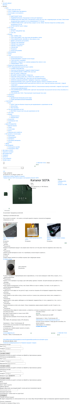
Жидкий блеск (15, 117)
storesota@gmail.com (8, 333)
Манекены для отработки (15, 132)
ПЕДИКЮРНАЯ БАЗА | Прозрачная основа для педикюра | (27, 18)
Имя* (1, 346)
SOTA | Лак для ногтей (14, 9)
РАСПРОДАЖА (9, 145)
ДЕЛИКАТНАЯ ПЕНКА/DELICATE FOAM (21, 98)
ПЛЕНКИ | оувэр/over (16, 45)
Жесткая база (14, 107)
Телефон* (2, 348)
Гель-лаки (11, 27)
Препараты (11, 94)
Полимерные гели (13, 120)
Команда (16, 339)
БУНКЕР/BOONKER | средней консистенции (22, 58)
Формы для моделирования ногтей (17, 65)
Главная (5, 178)
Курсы (5, 339)
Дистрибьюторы (7, 153)
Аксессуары (11, 129)
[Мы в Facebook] (53, 333)
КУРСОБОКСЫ (12, 52)
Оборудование (12, 137)
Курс (1, 351)
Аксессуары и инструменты (15, 13)
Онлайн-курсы (7, 160)
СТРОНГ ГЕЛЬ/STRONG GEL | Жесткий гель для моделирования (28, 78)
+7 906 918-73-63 (41, 162)
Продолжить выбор (8, 176)
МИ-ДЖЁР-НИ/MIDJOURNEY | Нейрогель (22, 75)
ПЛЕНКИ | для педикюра (17, 44)
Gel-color (13, 29)
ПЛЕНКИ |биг (14, 47)
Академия (5, 155)
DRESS (7, 143)
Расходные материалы (14, 140)
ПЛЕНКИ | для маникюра (17, 42)
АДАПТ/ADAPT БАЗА (16, 16)
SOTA (6, 8)
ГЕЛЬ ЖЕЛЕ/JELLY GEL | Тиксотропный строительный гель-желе (28, 93)
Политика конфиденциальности (12, 342)
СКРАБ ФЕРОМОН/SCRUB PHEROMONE (21, 99)
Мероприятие (3, 363)
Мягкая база (14, 106)
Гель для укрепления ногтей (16, 109)
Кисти (9, 130)
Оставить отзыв (7, 259)
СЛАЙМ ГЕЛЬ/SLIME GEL (17, 68)
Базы (9, 14)
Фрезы (10, 142)
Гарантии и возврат (8, 151)
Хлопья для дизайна (16, 50)
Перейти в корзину (19, 176)
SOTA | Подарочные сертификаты (17, 11)
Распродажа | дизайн (14, 147)
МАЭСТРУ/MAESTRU (10, 124)
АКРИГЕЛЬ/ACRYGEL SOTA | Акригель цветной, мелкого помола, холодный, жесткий (34, 81)
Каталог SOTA (35, 178)
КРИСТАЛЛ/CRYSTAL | (17, 57)
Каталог (10, 178)
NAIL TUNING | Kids (16, 35)
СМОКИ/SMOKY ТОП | (17, 63)
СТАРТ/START (9, 101)
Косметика (11, 96)
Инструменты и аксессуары (13, 134)
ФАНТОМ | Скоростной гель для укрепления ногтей (25, 111)
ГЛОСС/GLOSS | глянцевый (18, 60)
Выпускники (22, 339)
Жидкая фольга (15, 116)
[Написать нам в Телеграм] (36, 164)
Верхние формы (12, 125)
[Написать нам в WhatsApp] (38, 164)
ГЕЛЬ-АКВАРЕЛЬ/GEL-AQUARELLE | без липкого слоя (25, 39)
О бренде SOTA (62, 181)
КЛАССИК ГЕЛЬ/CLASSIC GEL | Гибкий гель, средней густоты (27, 76)
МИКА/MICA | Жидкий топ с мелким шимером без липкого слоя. (28, 62)
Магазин (5, 4)
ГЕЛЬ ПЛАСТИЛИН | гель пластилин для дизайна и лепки (26, 37)
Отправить (3, 395)
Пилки (10, 53)
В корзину (33, 188)
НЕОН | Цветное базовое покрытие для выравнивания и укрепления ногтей (31, 104)
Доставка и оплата (8, 150)
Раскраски (14, 49)
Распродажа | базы (13, 148)
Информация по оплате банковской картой (48, 320)
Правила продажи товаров (29, 342)
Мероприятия (10, 339)
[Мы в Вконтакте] (52, 333)
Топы (9, 55)
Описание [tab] (7, 210)
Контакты (5, 156)
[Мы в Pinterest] (54, 333)
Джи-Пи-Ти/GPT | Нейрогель (18, 73)
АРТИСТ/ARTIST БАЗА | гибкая (19, 26)
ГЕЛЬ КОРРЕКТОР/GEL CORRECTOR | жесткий (23, 71)
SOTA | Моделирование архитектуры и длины (20, 67)
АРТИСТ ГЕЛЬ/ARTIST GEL (18, 31)
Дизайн (10, 34)
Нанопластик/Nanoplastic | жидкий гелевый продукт (25, 70)
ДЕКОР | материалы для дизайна (20, 40)
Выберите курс (4, 375)
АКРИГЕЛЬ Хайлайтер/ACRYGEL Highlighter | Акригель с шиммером (29, 80)
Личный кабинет (7, 3)
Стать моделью (7, 158)
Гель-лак (13, 32)
